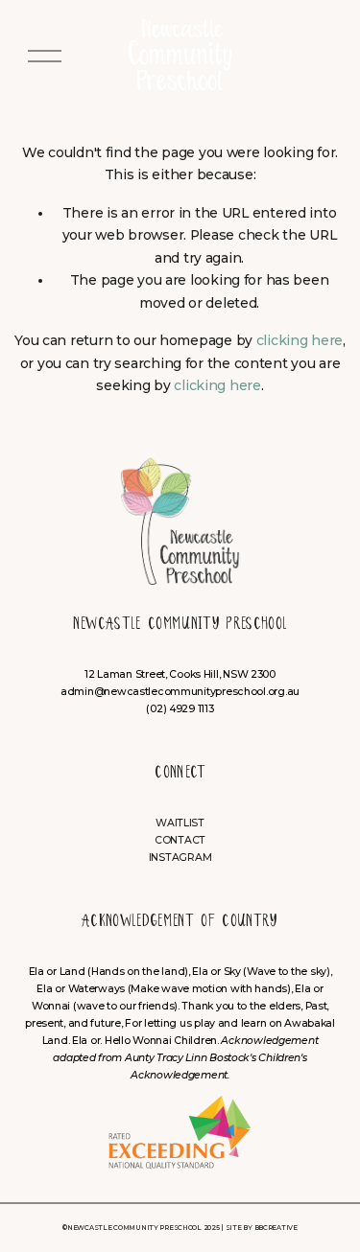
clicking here (299, 340)
